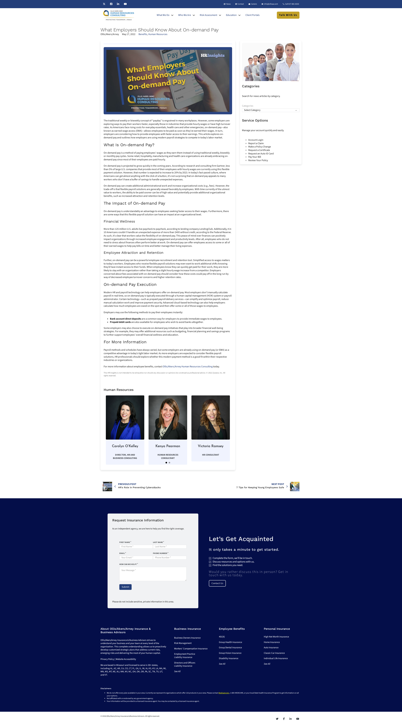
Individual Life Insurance (276, 658)
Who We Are (184, 15)
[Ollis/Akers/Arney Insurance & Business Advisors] (119, 15)
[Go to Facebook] (111, 4)
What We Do (163, 15)
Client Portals (252, 15)
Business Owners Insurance (187, 637)
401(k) (222, 636)
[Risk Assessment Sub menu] (220, 15)
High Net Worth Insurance (276, 636)
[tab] (166, 462)
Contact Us (217, 583)
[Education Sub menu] (239, 15)
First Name (124, 542)
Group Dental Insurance (230, 647)
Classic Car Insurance (274, 653)
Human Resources (157, 34)
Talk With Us (288, 15)
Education (231, 15)
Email (122, 553)
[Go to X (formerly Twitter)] (104, 4)
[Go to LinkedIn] (118, 4)
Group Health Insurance (230, 642)
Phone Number (160, 553)
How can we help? (128, 564)
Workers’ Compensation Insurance (190, 648)
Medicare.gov (224, 693)
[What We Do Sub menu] (172, 15)
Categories (247, 106)
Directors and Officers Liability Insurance (184, 664)
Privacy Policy (107, 659)
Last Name (158, 542)
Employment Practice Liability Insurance (184, 655)
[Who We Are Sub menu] (194, 15)
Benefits (143, 34)
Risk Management (183, 643)
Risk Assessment (208, 15)
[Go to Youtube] (125, 4)
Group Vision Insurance (230, 653)
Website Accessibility (126, 659)
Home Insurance (272, 642)
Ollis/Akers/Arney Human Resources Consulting (188, 366)
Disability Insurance (228, 658)
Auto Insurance (271, 647)
